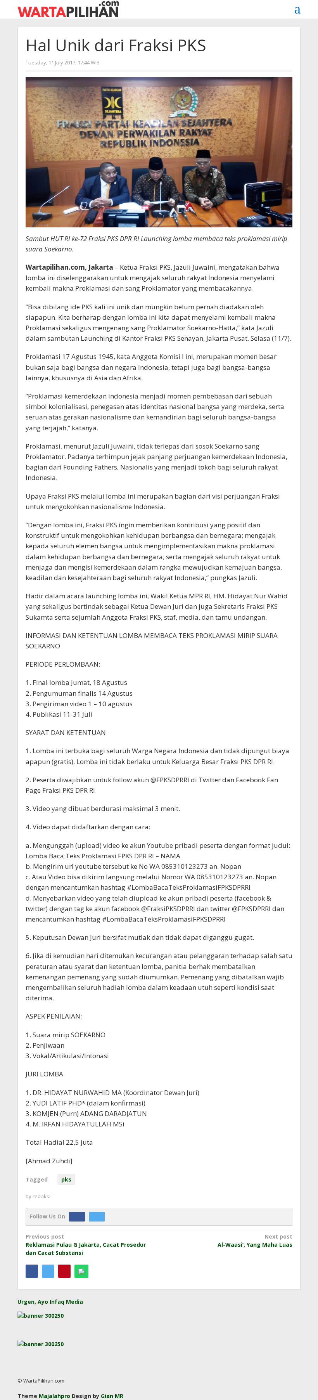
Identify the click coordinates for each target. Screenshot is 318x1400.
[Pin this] (64, 1271)
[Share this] (32, 1271)
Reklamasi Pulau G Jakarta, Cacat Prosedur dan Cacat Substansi (86, 1244)
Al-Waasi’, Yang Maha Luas (255, 1240)
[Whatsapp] (81, 1271)
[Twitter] (99, 1216)
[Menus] (297, 9)
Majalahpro (54, 1396)
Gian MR (112, 1396)
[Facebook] (79, 1216)
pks (66, 1179)
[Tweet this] (48, 1271)
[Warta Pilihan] (68, 8)
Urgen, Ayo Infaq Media (50, 1301)
